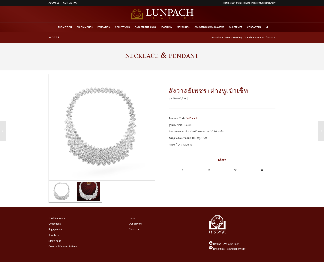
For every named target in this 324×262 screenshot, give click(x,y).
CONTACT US (70, 2)
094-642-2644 (238, 2)
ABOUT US (54, 2)
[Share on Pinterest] (235, 170)
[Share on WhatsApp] (208, 170)
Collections (55, 223)
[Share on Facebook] (182, 170)
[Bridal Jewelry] (3, 131)
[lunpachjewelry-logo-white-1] (162, 14)
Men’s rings (55, 240)
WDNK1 (54, 37)
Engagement (55, 229)
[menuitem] (55, 3)
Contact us (135, 229)
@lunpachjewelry (266, 2)
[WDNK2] (321, 131)
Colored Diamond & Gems (63, 246)
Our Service (135, 223)
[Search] (265, 27)
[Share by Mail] (262, 170)
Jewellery (54, 235)
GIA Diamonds (57, 217)
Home (132, 217)
